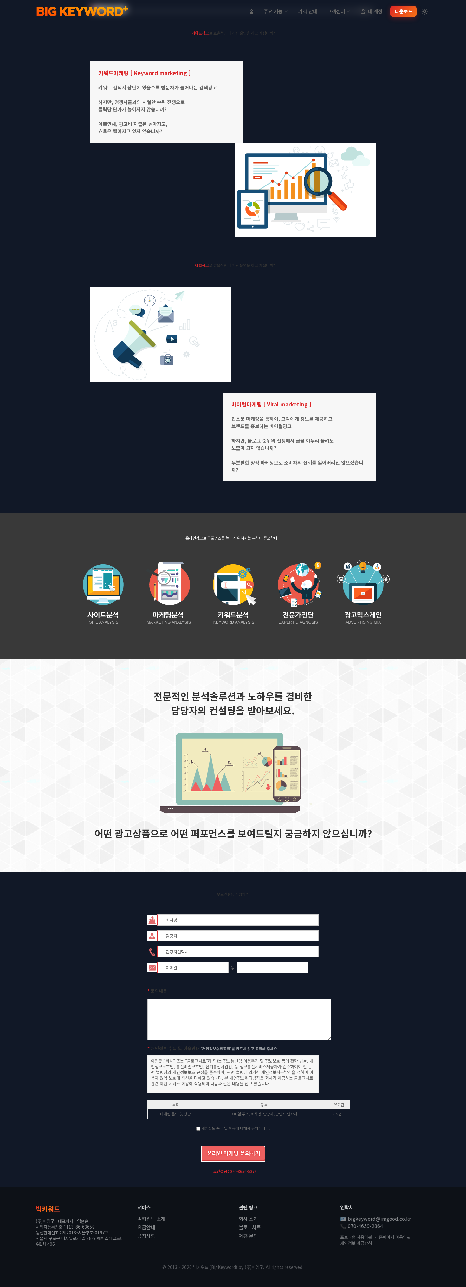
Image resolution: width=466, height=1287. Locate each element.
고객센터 (336, 11)
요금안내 (146, 1227)
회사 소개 (248, 1218)
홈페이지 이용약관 (395, 1237)
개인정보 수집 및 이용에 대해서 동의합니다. (235, 1128)
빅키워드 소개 (151, 1218)
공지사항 (146, 1235)
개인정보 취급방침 (356, 1243)
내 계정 (375, 11)
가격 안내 (307, 11)
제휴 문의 (248, 1235)
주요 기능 (272, 11)
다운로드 (403, 11)
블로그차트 (250, 1227)
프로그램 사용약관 (356, 1237)
